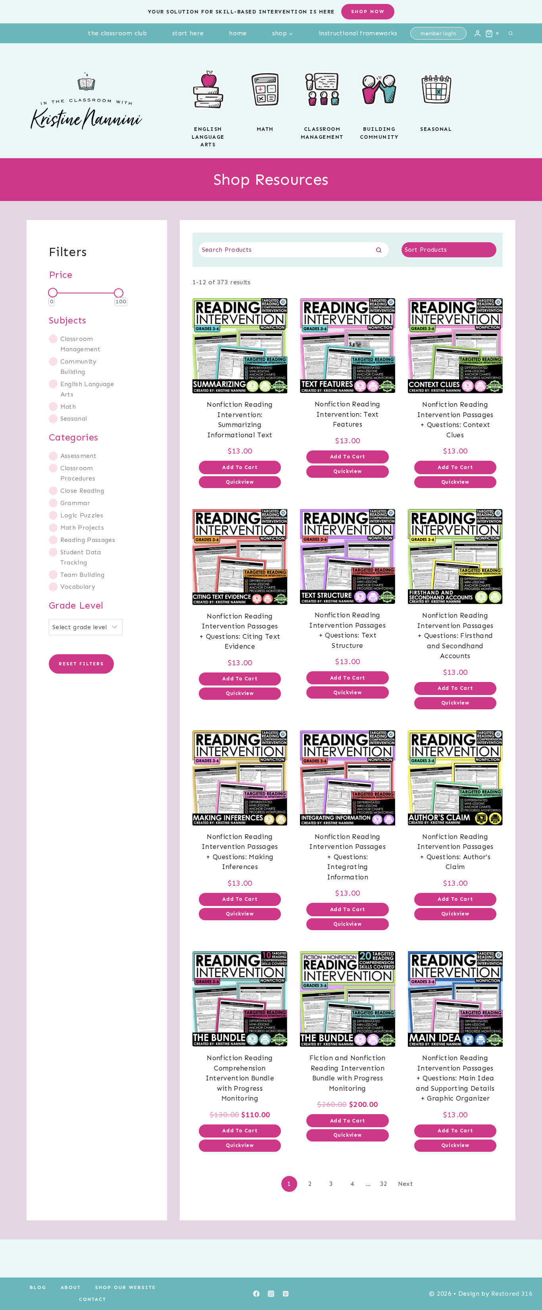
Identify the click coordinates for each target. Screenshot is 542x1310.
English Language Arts (87, 389)
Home (237, 33)
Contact (92, 1299)
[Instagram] (271, 1293)
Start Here (188, 33)
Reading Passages (87, 540)
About (71, 1287)
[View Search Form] (510, 33)
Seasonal (436, 129)
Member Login (438, 33)
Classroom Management (80, 344)
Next (405, 1183)
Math (265, 129)
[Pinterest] (285, 1293)
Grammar (75, 503)
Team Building (82, 574)
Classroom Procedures (77, 473)
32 (384, 1183)
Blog (38, 1287)
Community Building (78, 366)
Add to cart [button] (239, 467)
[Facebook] (256, 1293)
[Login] (477, 33)
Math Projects (82, 527)
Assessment (78, 456)
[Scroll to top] (523, 1279)
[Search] (379, 249)
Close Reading (82, 490)
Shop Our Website (125, 1287)
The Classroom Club (117, 33)
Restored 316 (511, 1293)
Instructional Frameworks (358, 33)
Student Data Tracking (80, 557)
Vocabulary (77, 586)
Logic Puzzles (81, 515)
